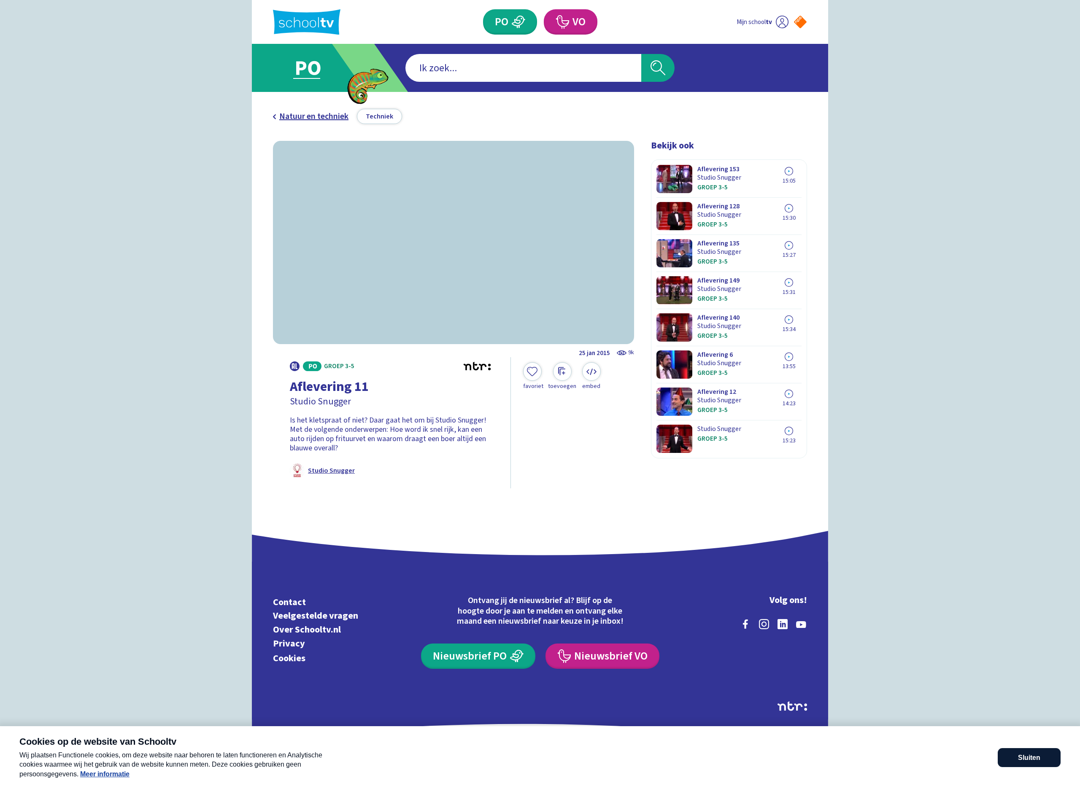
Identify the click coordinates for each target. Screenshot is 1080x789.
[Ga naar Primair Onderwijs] (315, 68)
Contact (289, 602)
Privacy (289, 643)
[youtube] (801, 624)
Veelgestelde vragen (315, 615)
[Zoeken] (658, 68)
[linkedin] (782, 624)
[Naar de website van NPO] (800, 22)
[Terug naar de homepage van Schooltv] (306, 22)
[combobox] (523, 68)
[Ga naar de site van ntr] (792, 706)
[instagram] (764, 624)
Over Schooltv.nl (307, 629)
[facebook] (745, 624)
